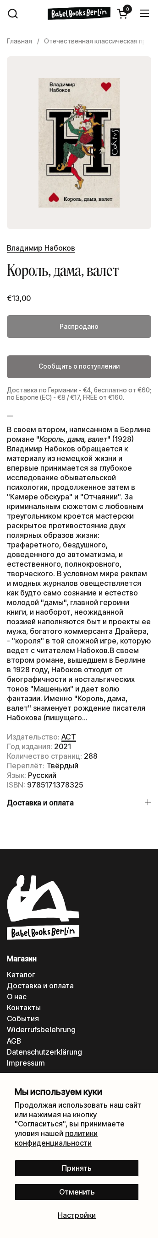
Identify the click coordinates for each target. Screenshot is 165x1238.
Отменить (77, 1192)
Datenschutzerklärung (44, 1052)
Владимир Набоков (41, 248)
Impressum (26, 1063)
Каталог (21, 974)
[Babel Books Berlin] (79, 13)
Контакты (24, 1007)
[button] (12, 13)
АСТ (68, 736)
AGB (14, 1041)
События (23, 1018)
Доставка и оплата (40, 985)
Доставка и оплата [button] (40, 803)
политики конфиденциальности (56, 1138)
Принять (77, 1168)
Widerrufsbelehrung (41, 1029)
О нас (17, 996)
